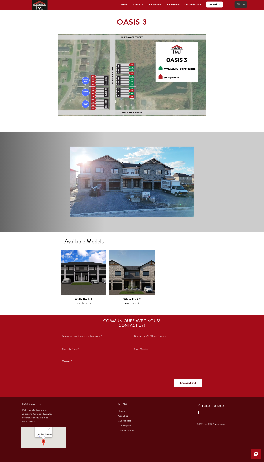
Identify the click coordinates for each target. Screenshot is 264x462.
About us (123, 415)
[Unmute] (79, 213)
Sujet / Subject (141, 349)
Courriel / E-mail (69, 349)
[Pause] (74, 213)
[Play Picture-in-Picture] (185, 213)
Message (66, 361)
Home (121, 410)
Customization (126, 430)
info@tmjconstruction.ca (35, 417)
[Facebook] (198, 412)
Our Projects (124, 425)
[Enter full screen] (190, 213)
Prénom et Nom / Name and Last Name (81, 336)
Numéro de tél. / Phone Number (150, 336)
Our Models (124, 420)
